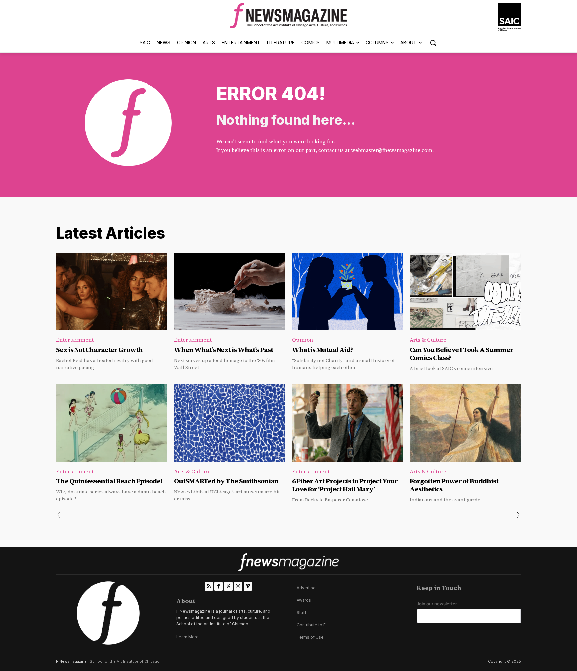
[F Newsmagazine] (509, 17)
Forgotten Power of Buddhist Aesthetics (454, 485)
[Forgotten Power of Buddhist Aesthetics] (465, 423)
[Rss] (209, 586)
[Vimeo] (248, 586)
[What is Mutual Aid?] (347, 291)
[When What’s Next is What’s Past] (229, 291)
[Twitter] (228, 586)
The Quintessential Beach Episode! (109, 481)
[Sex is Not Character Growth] (111, 291)
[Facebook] (218, 586)
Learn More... (189, 636)
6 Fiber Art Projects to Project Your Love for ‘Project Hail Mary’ (345, 485)
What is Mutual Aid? (322, 349)
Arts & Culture (428, 339)
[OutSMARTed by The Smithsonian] (229, 423)
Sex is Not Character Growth (99, 349)
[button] (433, 43)
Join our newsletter (437, 604)
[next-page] (515, 515)
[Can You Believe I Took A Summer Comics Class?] (465, 291)
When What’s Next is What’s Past (223, 349)
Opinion (302, 339)
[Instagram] (238, 586)
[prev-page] (61, 515)
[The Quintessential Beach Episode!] (111, 423)
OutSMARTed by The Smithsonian (226, 481)
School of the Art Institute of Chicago (125, 661)
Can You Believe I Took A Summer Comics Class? (461, 353)
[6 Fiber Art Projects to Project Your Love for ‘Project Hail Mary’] (347, 423)
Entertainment (75, 339)
